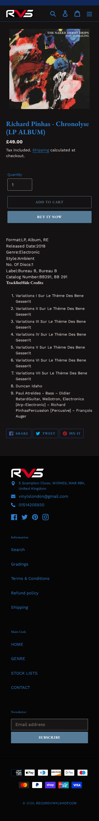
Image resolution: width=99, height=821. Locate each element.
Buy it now (49, 217)
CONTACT (20, 687)
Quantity (14, 174)
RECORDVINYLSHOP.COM (56, 803)
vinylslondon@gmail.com (43, 496)
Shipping (40, 150)
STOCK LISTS (24, 673)
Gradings (19, 564)
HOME (17, 644)
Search (18, 549)
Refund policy (24, 593)
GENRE (18, 658)
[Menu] (89, 13)
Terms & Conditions (30, 578)
